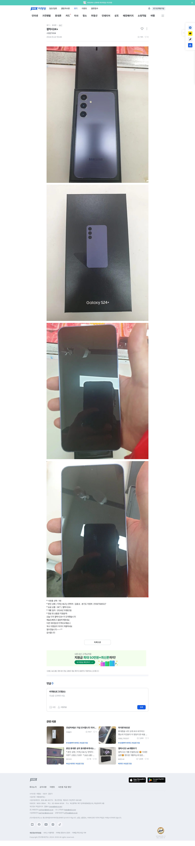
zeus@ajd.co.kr (55, 807)
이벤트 (84, 8)
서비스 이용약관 (48, 833)
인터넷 (35, 15)
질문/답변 (53, 8)
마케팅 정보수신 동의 (63, 833)
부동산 (94, 15)
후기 (75, 8)
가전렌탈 (46, 15)
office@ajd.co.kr (71, 813)
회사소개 (33, 787)
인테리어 (106, 15)
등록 (141, 707)
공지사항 (43, 787)
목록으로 (97, 642)
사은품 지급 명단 (64, 787)
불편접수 (94, 8)
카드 (68, 15)
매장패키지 (128, 15)
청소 (85, 15)
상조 (116, 15)
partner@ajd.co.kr (46, 813)
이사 (76, 15)
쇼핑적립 (142, 15)
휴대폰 (58, 15)
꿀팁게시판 (65, 8)
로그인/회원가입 (158, 8)
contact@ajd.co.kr (46, 810)
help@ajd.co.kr (70, 810)
